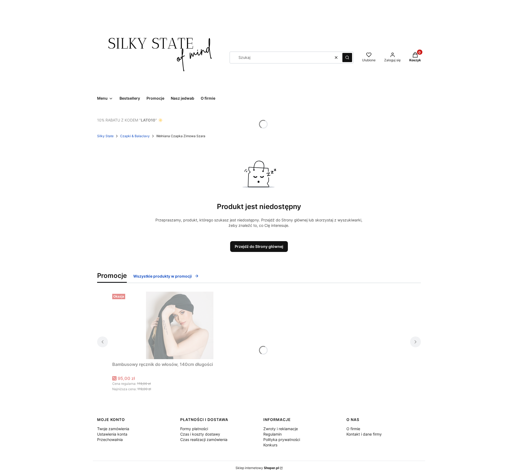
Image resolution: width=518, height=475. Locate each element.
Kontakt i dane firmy (364, 434)
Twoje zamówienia (113, 428)
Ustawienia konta (112, 434)
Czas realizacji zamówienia (203, 439)
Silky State (105, 136)
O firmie (353, 428)
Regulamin (272, 434)
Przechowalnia (110, 439)
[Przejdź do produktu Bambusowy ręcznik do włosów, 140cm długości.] (179, 325)
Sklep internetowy (257, 468)
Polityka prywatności (281, 439)
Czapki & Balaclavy (135, 136)
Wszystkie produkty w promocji (162, 276)
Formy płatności (194, 428)
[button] (347, 57)
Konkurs (270, 445)
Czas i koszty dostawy (200, 434)
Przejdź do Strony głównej (259, 246)
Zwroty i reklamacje (280, 428)
